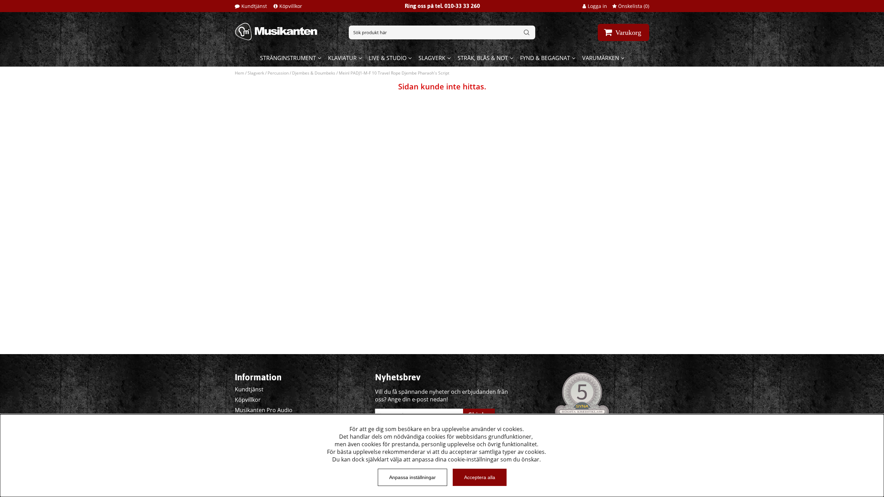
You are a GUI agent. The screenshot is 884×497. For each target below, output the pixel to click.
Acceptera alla (479, 477)
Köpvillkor (290, 6)
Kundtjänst (254, 6)
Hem (239, 73)
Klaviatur (342, 58)
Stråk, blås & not (483, 58)
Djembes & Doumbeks (313, 73)
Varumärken (600, 58)
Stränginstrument (288, 58)
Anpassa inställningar (412, 477)
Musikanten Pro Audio (263, 410)
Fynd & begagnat (545, 58)
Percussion (278, 73)
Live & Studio (387, 58)
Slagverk (432, 58)
